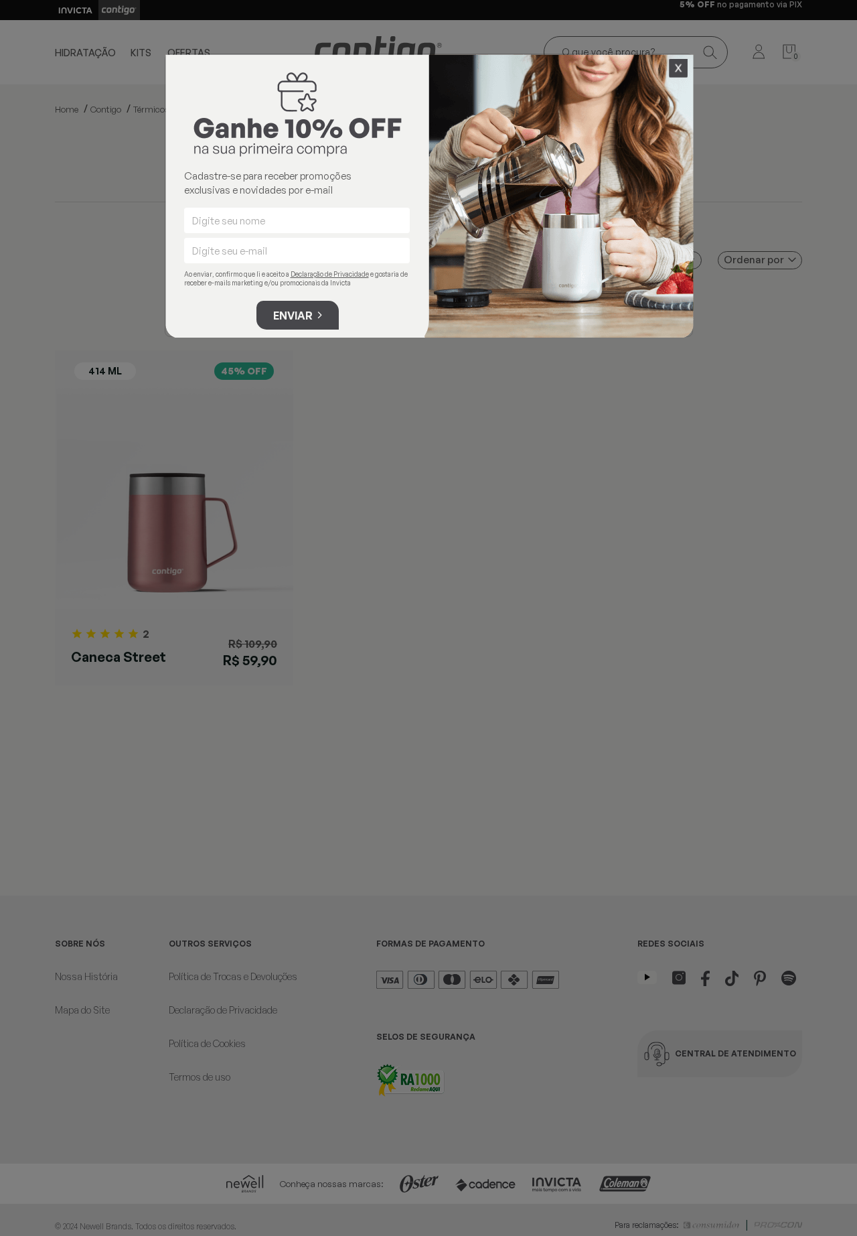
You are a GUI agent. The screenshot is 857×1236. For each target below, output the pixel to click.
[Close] (678, 68)
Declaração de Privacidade (330, 274)
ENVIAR (293, 315)
